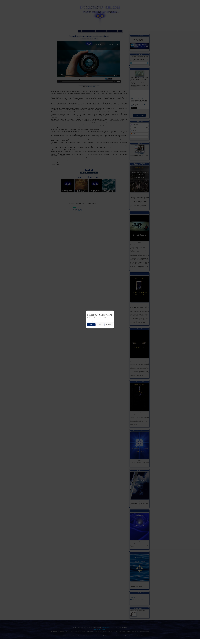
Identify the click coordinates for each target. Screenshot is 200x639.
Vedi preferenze (108, 324)
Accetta (91, 324)
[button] (112, 312)
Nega (100, 324)
